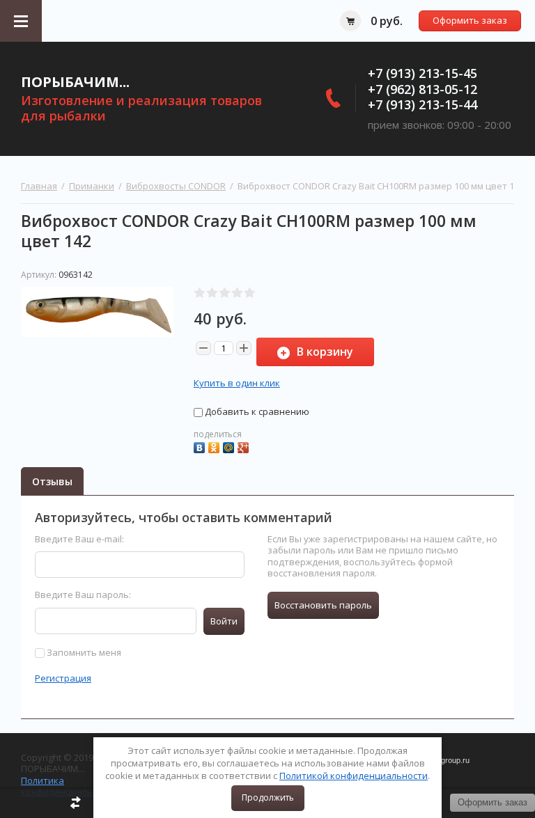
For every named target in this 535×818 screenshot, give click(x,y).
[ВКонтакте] (201, 446)
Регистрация (63, 678)
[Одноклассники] (215, 446)
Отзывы (52, 481)
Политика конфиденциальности (69, 786)
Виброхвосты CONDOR (176, 186)
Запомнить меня (83, 652)
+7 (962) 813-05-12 (422, 89)
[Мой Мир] (230, 446)
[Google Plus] (245, 446)
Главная (39, 186)
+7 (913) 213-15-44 (422, 104)
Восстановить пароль (323, 605)
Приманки (91, 186)
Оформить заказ (470, 20)
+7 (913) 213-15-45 (422, 73)
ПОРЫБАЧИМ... (75, 81)
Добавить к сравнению (256, 411)
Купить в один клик (237, 383)
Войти (224, 621)
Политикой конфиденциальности (353, 775)
